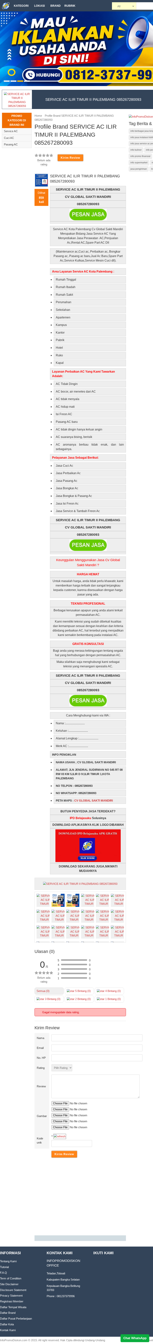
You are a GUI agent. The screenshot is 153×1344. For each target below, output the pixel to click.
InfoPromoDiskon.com (13, 1340)
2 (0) (82, 999)
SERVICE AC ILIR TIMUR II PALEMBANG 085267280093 (93, 99)
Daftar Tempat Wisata (13, 1307)
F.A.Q (3, 1272)
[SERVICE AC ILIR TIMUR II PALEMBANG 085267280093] (80, 883)
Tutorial (4, 1267)
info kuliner (136, 150)
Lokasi (39, 5)
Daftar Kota (7, 1324)
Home (38, 115)
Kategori (21, 5)
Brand (55, 5)
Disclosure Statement (13, 1290)
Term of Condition (10, 1278)
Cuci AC (9, 137)
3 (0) (52, 999)
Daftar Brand (7, 1312)
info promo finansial (140, 156)
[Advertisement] (80, 1198)
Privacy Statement (11, 1295)
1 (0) (112, 999)
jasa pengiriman (138, 169)
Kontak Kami (8, 1330)
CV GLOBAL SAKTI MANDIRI (93, 800)
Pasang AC (11, 144)
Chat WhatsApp (134, 1338)
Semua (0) (43, 991)
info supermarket (138, 162)
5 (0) (82, 991)
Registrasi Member (11, 1301)
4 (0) (112, 991)
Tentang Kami (8, 1261)
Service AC (11, 131)
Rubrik (69, 5)
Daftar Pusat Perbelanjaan (16, 1318)
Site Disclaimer (9, 1284)
